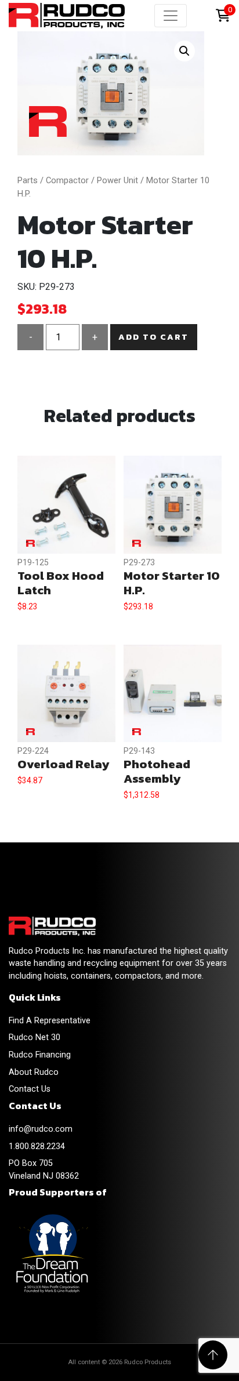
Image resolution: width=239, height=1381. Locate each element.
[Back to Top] (212, 1354)
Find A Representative (49, 1021)
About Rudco (34, 1072)
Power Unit (117, 180)
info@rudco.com (41, 1129)
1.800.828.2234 (37, 1146)
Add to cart (153, 336)
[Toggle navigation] (170, 15)
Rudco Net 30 (34, 1037)
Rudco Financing (40, 1055)
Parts (27, 180)
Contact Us (29, 1089)
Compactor (67, 180)
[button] (184, 51)
